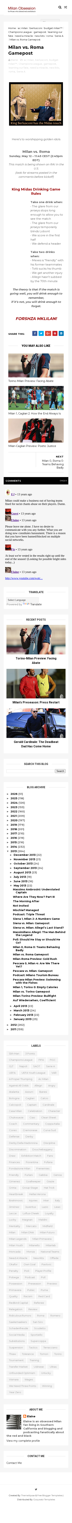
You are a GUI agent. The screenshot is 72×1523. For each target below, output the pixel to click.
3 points (30, 1053)
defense (14, 1136)
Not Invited (21, 905)
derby (29, 1136)
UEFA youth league (33, 1072)
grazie (50, 1181)
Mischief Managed (26, 910)
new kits (39, 35)
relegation (15, 1309)
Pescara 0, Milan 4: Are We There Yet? (36, 965)
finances (14, 1162)
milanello (34, 1245)
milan (12, 1232)
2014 (14, 846)
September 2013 (25, 868)
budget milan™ (53, 28)
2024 (14, 802)
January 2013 (23, 1019)
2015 (14, 842)
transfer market (18, 1366)
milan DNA (27, 1232)
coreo (13, 1130)
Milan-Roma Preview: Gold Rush (35, 959)
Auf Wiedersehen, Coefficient (34, 1000)
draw (12, 1155)
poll (43, 1277)
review (32, 1309)
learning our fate (18, 67)
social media (17, 1334)
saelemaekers (18, 1321)
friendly (14, 1174)
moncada (14, 1251)
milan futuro (47, 1232)
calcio (44, 1098)
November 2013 (25, 859)
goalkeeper (33, 1181)
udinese (39, 1366)
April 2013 (21, 1006)
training (34, 1360)
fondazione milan (19, 1168)
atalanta (14, 1091)
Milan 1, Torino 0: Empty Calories (35, 987)
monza (31, 1251)
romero (55, 1315)
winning (47, 1385)
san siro (38, 1321)
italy (57, 1200)
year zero (15, 1392)
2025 (14, 798)
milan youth (16, 1245)
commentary (31, 1123)
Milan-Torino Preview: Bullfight (34, 996)
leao (57, 1206)
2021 (14, 816)
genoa (58, 1174)
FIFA (41, 1059)
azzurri (29, 1091)
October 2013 (23, 863)
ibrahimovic (16, 1200)
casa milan (15, 1111)
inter (46, 1200)
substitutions (17, 1341)
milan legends (17, 1238)
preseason (34, 1283)
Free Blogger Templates (49, 1495)
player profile (43, 1270)
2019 (14, 824)
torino (58, 1353)
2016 (14, 838)
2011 (14, 1029)
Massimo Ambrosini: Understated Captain (36, 891)
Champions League (20, 31)
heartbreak (16, 1194)
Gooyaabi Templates (44, 1499)
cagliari (30, 1098)
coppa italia (52, 1123)
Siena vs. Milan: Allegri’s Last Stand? (38, 927)
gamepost (40, 31)
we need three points (22, 1385)
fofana (48, 1162)
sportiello (36, 1334)
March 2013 (22, 1010)
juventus (30, 1206)
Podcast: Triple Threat (29, 914)
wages (29, 1379)
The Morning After (26, 901)
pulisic (31, 1290)
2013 (14, 851)
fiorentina (32, 1162)
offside (54, 1258)
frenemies (42, 1168)
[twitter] (36, 1489)
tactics (33, 1347)
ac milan (23, 28)
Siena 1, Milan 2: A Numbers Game (36, 918)
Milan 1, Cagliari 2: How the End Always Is (34, 413)
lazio (45, 1206)
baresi (43, 1091)
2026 (14, 794)
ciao (32, 1117)
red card (44, 1296)
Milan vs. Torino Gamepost (31, 991)
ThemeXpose (28, 1495)
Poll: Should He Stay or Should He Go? (36, 941)
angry (51, 1085)
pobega (14, 1277)
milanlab (51, 1245)
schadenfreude (18, 1328)
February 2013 (24, 1015)
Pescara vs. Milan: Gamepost (33, 971)
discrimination (17, 1149)
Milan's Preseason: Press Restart (36, 702)
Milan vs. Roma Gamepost (31, 954)
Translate (36, 604)
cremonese (30, 1130)
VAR (54, 1072)
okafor (13, 1264)
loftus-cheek (31, 1213)
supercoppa (38, 1341)
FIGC (53, 1059)
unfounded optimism (22, 1372)
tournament (16, 1360)
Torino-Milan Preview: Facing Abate (31, 381)
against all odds (18, 1085)
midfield (47, 1226)
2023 (14, 807)
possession (15, 1283)
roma (49, 35)
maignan (27, 1219)
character (54, 1111)
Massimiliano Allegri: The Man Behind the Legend (39, 933)
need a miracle (24, 35)
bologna (14, 1098)
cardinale (48, 1104)
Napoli (23, 1066)
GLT (11, 1066)
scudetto (40, 1328)
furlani (29, 1174)
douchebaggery (42, 1149)
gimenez (14, 1181)
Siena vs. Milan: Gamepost (31, 923)
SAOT (36, 1066)
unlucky (46, 1372)
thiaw (12, 1353)
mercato (31, 1226)
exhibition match (31, 1155)
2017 (14, 833)
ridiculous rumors (20, 1315)
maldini (43, 1219)
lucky (12, 1219)
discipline (49, 1142)
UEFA (12, 1072)
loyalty (49, 1213)
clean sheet (48, 1117)
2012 (14, 1025)
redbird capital (18, 1302)
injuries (33, 1200)
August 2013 (23, 872)
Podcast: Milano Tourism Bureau (36, 975)
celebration (35, 1111)
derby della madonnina (23, 1142)
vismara (13, 1379)
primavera (15, 1290)
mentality (14, 1226)
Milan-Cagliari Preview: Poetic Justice (32, 446)
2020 (14, 820)
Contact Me (14, 1463)
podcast (30, 1277)
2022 (14, 811)
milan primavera (42, 1238)
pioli (26, 1270)
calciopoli (15, 1104)
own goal (29, 1264)
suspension (16, 1347)
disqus (63, 480)
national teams (50, 1251)
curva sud (49, 1130)
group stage (30, 1187)
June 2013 (21, 881)
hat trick (49, 1187)
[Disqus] (36, 534)
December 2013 (25, 855)
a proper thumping (20, 1079)
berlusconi (36, 28)
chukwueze (16, 1117)
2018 (14, 829)
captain (32, 1104)
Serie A (59, 35)
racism (28, 1296)
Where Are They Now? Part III (34, 897)
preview (52, 1283)
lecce (13, 1213)
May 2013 (20, 885)
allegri (38, 1085)
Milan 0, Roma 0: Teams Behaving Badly (36, 948)
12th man (14, 1053)
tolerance (28, 1353)
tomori (44, 1353)
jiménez (14, 1206)
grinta (12, 1187)
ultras (53, 1366)
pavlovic (47, 1264)
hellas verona (37, 1194)
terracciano (50, 1347)
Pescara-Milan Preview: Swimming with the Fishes (37, 981)
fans (50, 1155)
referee (39, 1302)
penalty (13, 1270)
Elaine (31, 1416)
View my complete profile (23, 1440)
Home (12, 28)
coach (13, 1123)
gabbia (43, 1174)
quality (13, 1296)
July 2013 (20, 877)
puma (44, 1290)
